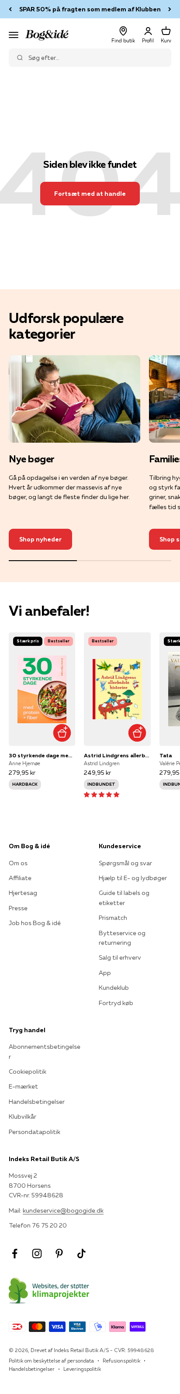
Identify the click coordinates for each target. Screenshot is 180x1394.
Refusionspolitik (121, 1360)
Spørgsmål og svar (125, 863)
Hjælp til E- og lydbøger (133, 878)
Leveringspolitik (82, 1369)
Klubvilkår (22, 1116)
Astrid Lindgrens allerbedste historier (117, 755)
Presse (18, 908)
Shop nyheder (40, 539)
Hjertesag (23, 893)
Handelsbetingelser (37, 1102)
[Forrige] (10, 9)
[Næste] (169, 9)
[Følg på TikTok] (81, 1253)
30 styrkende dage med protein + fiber (42, 755)
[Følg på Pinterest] (59, 1253)
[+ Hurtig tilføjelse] (62, 732)
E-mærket (23, 1086)
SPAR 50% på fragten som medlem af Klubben (90, 9)
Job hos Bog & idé (35, 923)
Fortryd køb (116, 1003)
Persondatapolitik (34, 1132)
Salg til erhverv (120, 957)
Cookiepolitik (27, 1071)
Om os (18, 863)
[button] (101, 794)
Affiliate (20, 878)
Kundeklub (114, 988)
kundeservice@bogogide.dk (63, 1210)
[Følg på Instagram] (37, 1253)
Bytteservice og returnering (122, 938)
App (105, 973)
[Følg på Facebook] (15, 1253)
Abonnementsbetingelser (44, 1051)
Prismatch (113, 918)
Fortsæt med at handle (90, 194)
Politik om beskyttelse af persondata (51, 1360)
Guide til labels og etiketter (124, 897)
